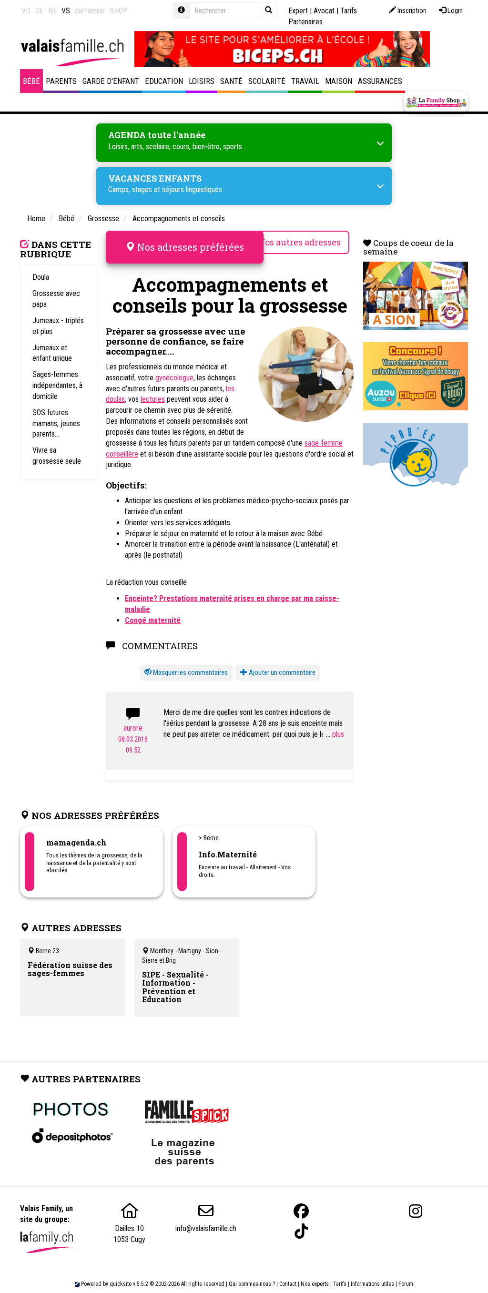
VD (25, 10)
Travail (305, 81)
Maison (338, 81)
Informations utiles (372, 1284)
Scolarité (266, 81)
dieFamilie (90, 10)
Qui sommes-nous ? (252, 1284)
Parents (61, 81)
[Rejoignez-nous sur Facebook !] (301, 1211)
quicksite (121, 1284)
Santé (231, 81)
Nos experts (315, 1284)
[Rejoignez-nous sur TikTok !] (301, 1231)
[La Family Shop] (436, 102)
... (329, 734)
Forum (405, 1284)
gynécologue (174, 377)
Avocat (324, 10)
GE (39, 10)
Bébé (31, 81)
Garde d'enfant (110, 81)
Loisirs (201, 81)
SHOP (119, 10)
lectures (153, 399)
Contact (287, 1284)
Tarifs (339, 1284)
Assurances (380, 81)
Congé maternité (153, 620)
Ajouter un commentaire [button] (281, 672)
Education (164, 81)
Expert (298, 10)
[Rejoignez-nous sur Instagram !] (415, 1211)
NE (52, 10)
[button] (186, 672)
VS (65, 10)
